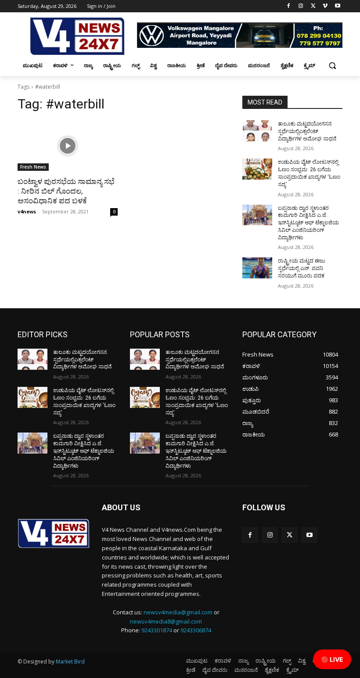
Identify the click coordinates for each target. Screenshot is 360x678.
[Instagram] (301, 6)
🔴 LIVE (332, 659)
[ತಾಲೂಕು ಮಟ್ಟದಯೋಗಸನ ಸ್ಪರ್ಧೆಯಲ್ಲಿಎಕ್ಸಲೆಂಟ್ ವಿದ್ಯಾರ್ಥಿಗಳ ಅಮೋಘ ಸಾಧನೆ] (257, 130)
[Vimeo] (325, 6)
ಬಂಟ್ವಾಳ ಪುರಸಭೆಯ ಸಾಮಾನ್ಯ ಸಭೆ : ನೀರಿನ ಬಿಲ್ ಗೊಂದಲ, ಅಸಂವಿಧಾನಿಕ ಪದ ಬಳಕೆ (66, 191)
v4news (27, 211)
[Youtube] (337, 6)
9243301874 (156, 630)
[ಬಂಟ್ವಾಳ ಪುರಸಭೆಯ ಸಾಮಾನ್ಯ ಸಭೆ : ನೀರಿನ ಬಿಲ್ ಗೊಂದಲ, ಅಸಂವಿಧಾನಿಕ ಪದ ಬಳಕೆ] (68, 146)
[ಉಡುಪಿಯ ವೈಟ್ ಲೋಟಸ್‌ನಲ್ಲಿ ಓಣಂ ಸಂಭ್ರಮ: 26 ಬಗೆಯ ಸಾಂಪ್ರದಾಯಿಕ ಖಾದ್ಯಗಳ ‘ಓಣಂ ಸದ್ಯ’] (257, 169)
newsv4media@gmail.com (178, 612)
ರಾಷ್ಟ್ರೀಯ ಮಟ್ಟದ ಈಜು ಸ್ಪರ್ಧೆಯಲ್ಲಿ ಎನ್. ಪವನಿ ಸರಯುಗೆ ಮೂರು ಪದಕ (301, 268)
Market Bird (70, 661)
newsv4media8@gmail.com (166, 621)
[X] (313, 6)
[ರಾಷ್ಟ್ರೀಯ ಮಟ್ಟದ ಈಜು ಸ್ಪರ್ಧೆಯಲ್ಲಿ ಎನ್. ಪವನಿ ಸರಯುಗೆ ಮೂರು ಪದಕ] (257, 267)
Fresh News (33, 167)
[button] (332, 65)
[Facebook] (289, 6)
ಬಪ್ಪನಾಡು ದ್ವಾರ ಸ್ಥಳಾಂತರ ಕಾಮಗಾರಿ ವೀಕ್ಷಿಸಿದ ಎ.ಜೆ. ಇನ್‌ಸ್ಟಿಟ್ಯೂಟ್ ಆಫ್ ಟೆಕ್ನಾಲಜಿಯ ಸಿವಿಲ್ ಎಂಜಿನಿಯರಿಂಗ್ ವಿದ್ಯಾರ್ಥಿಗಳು (308, 223)
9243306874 (195, 630)
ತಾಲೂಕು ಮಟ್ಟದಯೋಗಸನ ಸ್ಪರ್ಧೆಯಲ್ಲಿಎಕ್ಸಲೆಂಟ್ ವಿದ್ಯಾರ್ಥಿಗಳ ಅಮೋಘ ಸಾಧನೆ (307, 131)
